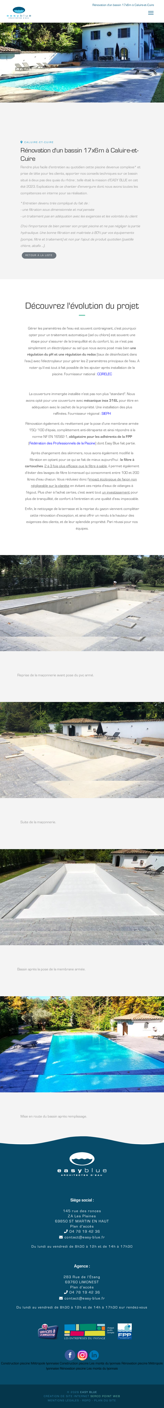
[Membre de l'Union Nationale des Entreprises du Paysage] (89, 1331)
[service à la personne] (48, 1331)
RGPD (86, 1400)
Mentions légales (63, 1400)
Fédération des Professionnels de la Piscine (62, 442)
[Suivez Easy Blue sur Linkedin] (94, 1355)
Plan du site (105, 1400)
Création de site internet (66, 1396)
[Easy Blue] (19, 13)
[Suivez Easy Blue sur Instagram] (82, 1355)
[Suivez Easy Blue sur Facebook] (70, 1355)
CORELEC (104, 373)
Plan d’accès (82, 1226)
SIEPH (106, 413)
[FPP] (125, 1331)
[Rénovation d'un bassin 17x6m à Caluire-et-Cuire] (82, 750)
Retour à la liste (39, 255)
